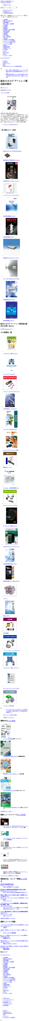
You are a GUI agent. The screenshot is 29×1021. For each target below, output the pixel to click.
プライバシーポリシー (8, 999)
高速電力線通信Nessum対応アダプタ (12, 807)
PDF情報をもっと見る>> (6, 811)
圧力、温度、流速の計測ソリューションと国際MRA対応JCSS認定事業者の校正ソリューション (17, 71)
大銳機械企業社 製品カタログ (10, 756)
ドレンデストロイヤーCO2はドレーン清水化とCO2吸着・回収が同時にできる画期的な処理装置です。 (16, 711)
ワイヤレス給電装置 (8, 738)
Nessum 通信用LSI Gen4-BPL (10, 790)
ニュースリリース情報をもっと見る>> (10, 875)
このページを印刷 (5, 92)
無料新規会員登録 (7, 1013)
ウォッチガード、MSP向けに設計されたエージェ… (15, 826)
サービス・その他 (8, 124)
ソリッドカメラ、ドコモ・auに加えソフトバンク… (15, 838)
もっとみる (11, 721)
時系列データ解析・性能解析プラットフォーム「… (15, 871)
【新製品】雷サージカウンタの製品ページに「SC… (15, 847)
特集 (4, 1014)
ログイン (5, 1010)
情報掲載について (7, 1002)
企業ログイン (6, 1011)
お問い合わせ (6, 998)
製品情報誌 (6, 1005)
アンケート (6, 1016)
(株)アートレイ (4, 87)
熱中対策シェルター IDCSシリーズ (11, 773)
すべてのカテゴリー (5, 58)
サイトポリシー (7, 1001)
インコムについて (7, 1004)
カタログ (15, 124)
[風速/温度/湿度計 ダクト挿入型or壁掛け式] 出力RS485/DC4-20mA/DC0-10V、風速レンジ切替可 (17, 76)
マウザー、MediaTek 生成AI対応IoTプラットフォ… (15, 859)
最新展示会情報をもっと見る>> (8, 918)
